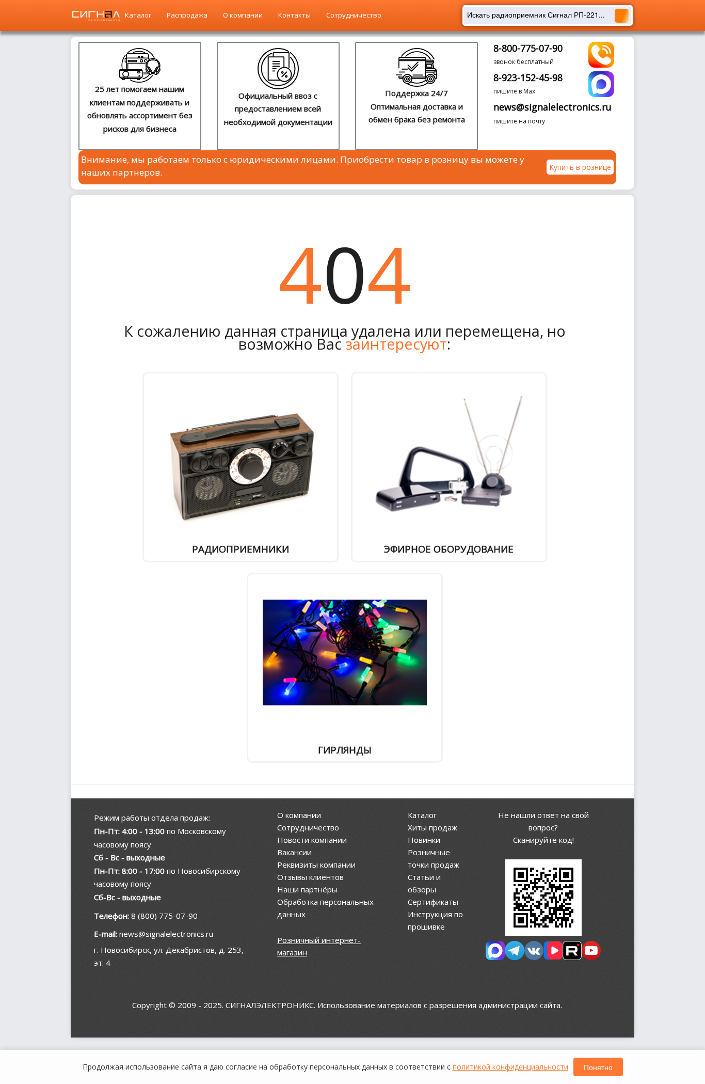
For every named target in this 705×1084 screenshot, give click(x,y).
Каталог (138, 15)
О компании (243, 15)
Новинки (424, 840)
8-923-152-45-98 (528, 77)
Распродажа (187, 15)
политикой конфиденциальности (510, 1067)
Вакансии (294, 852)
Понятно (598, 1067)
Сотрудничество (353, 15)
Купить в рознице (580, 167)
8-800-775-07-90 (528, 48)
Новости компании (312, 840)
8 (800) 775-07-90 (164, 915)
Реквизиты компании (316, 864)
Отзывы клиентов (310, 877)
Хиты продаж (432, 827)
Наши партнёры (307, 889)
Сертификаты (433, 902)
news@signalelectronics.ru (552, 107)
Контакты (294, 15)
